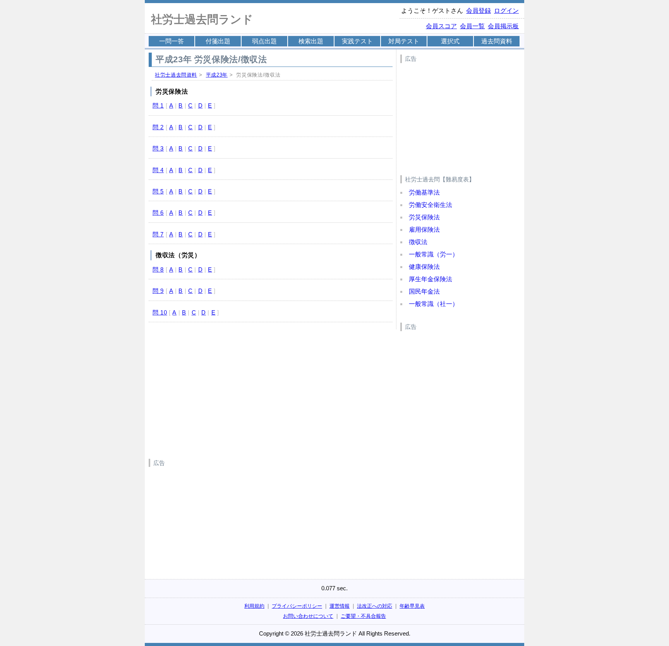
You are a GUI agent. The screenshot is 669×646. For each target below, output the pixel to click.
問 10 (160, 312)
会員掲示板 (503, 26)
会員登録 (478, 10)
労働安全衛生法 (430, 205)
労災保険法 (424, 217)
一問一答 (171, 41)
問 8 (158, 269)
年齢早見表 (412, 606)
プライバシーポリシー (297, 606)
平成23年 (217, 75)
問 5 (158, 191)
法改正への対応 (374, 606)
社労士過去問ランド (202, 19)
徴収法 (418, 242)
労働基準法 (424, 192)
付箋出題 (218, 41)
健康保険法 (424, 266)
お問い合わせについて (308, 616)
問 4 (158, 170)
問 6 (158, 212)
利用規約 (254, 606)
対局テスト (403, 41)
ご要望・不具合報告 (363, 616)
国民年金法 (424, 291)
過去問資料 (496, 41)
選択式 (450, 41)
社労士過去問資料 (176, 75)
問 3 (158, 148)
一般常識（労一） (433, 254)
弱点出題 (264, 41)
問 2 (158, 127)
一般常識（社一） (433, 304)
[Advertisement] (458, 114)
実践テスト (357, 41)
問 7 (158, 234)
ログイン (506, 10)
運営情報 (339, 606)
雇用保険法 (424, 229)
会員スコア (441, 26)
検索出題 (310, 41)
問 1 (158, 105)
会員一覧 (472, 26)
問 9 (158, 290)
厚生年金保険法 (430, 279)
